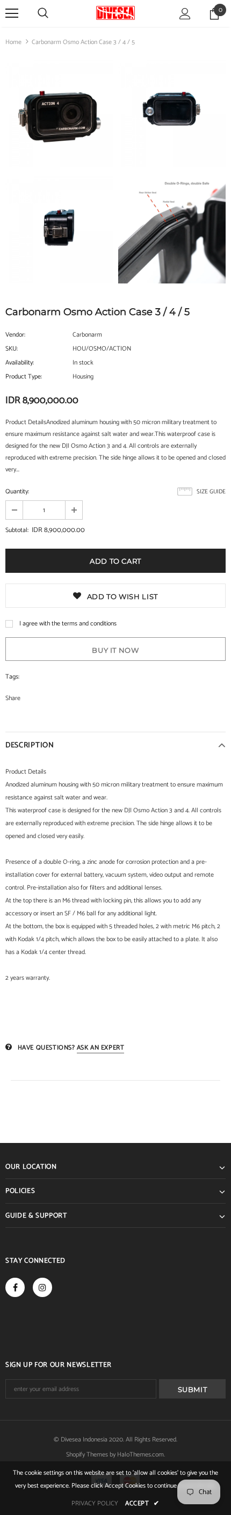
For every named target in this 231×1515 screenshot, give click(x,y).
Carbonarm (87, 335)
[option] (59, 173)
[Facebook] (15, 1287)
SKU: (11, 349)
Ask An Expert (101, 1048)
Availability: (19, 363)
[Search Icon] (43, 13)
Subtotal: (16, 530)
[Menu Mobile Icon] (11, 13)
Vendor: (15, 335)
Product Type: (23, 377)
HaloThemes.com (140, 1455)
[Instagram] (42, 1287)
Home (13, 42)
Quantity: (17, 491)
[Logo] (115, 13)
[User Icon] (185, 13)
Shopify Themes (87, 1455)
